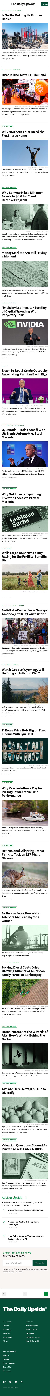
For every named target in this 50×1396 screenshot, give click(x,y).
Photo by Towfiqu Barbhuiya (33, 1180)
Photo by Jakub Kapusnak (32, 1124)
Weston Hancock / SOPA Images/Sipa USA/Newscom (34, 50)
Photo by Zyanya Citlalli (32, 1070)
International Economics (13, 425)
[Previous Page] (4, 1294)
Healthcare (7, 548)
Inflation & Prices (10, 665)
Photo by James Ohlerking (32, 704)
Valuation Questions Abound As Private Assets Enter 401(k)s (24, 1147)
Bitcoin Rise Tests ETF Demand (24, 74)
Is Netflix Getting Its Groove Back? (22, 17)
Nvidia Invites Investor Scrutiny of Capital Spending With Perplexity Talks (24, 311)
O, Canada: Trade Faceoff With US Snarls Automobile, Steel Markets (23, 433)
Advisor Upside (9, 187)
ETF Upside (7, 126)
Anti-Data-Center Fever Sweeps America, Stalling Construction (25, 612)
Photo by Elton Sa (34, 765)
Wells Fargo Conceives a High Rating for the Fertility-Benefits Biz (24, 556)
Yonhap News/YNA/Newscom (41, 346)
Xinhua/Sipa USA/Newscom (41, 468)
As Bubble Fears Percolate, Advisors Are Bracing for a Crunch (21, 917)
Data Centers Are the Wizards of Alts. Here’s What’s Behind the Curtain (25, 1035)
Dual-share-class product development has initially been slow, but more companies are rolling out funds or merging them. (25, 893)
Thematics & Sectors (11, 69)
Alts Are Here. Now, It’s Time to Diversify (24, 1090)
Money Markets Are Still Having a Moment (24, 254)
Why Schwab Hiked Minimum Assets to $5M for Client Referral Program (22, 196)
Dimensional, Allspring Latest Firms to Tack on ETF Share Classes (23, 854)
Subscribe (39, 1263)
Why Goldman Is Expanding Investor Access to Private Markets (21, 498)
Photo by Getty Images (33, 231)
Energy (5, 366)
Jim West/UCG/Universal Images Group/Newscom (34, 645)
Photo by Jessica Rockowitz (31, 591)
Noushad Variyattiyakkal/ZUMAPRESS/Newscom (35, 405)
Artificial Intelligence (13, 605)
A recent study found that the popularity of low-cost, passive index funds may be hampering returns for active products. (24, 830)
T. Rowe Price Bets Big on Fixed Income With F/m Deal (24, 732)
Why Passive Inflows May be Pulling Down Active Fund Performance (22, 792)
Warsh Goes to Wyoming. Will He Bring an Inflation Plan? (23, 671)
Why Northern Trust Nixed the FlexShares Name (23, 133)
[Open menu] (4, 4)
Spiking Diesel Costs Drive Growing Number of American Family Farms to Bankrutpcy (23, 971)
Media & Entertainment (12, 10)
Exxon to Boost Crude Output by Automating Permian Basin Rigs (25, 372)
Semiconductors (8, 303)
